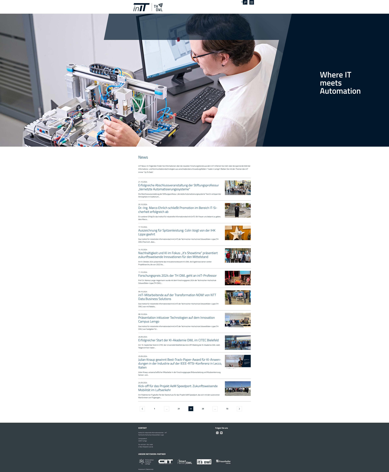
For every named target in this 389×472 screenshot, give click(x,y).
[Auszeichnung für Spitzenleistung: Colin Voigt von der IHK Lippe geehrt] (238, 232)
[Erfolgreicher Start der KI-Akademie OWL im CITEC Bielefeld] (238, 342)
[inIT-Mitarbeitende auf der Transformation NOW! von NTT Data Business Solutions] (238, 297)
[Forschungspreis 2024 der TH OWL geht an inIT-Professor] (238, 277)
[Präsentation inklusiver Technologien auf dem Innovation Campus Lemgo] (238, 319)
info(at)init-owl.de (147, 447)
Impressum (141, 469)
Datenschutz (149, 469)
